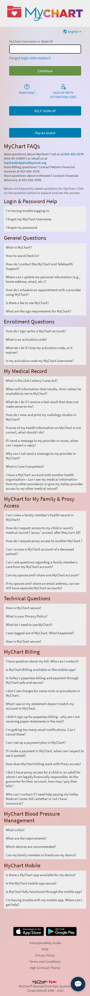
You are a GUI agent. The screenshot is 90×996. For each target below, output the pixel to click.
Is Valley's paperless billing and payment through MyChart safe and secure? (42, 680)
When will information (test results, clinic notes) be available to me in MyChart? (43, 391)
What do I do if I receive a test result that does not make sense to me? (42, 404)
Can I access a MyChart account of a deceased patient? (40, 551)
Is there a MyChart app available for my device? (41, 875)
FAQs (45, 949)
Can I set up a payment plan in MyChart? (36, 742)
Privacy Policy (45, 955)
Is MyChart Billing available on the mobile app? (41, 669)
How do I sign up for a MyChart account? (36, 331)
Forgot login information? (30, 58)
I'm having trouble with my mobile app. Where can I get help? (44, 902)
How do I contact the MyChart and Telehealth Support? (39, 266)
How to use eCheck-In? (22, 255)
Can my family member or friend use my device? (41, 855)
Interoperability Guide (45, 943)
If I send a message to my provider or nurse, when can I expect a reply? (42, 442)
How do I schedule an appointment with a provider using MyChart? (43, 292)
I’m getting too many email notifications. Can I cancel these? (40, 731)
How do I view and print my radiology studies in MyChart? (41, 417)
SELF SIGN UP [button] (45, 110)
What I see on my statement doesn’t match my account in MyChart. (40, 706)
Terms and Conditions (45, 961)
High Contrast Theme (45, 968)
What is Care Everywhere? (25, 466)
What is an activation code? (26, 339)
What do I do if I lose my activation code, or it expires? (39, 350)
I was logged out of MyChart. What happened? (40, 633)
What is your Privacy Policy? (26, 616)
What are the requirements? (26, 838)
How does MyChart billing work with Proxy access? (43, 764)
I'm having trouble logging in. (28, 210)
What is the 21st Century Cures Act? (32, 380)
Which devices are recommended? (31, 846)
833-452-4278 (74, 154)
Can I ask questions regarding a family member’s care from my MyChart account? (42, 564)
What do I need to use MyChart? (29, 624)
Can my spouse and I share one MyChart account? (42, 575)
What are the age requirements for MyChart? (38, 311)
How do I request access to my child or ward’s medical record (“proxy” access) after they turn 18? (43, 530)
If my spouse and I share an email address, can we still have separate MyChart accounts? (42, 585)
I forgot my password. (22, 227)
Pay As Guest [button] (45, 132)
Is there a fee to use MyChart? (27, 302)
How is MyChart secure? (23, 608)
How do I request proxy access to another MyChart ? (44, 541)
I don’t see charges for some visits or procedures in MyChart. (43, 693)
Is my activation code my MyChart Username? (39, 360)
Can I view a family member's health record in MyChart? (39, 517)
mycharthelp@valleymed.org (25, 163)
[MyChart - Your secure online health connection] (45, 13)
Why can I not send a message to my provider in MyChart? (41, 455)
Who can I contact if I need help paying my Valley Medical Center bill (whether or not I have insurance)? (42, 799)
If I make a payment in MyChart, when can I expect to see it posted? (45, 753)
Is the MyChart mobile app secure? (31, 883)
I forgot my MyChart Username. (29, 219)
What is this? (15, 830)
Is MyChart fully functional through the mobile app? (44, 891)
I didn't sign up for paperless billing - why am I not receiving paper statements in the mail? (43, 718)
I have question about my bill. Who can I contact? (42, 661)
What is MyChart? (19, 247)
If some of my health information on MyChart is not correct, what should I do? (43, 429)
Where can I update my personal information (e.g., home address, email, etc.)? (43, 279)
